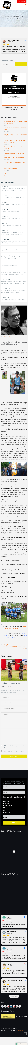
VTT (5, 810)
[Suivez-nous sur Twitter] (5, 1006)
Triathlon (6, 801)
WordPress (20, 1030)
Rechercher (21, 63)
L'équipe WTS (6, 336)
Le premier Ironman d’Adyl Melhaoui (10, 211)
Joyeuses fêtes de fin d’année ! (9, 250)
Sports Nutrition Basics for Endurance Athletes (12, 197)
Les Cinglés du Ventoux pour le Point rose (13, 645)
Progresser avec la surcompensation (14, 157)
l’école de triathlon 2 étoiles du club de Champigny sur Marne (14, 419)
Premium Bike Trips (21, 1016)
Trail (5, 808)
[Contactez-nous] (19, 1006)
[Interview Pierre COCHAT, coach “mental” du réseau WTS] (14, 320)
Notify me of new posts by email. (12, 751)
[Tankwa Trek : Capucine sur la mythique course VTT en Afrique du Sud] (14, 670)
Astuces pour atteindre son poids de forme (12, 218)
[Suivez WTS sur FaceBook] (2, 1006)
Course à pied (8, 805)
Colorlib (9, 1030)
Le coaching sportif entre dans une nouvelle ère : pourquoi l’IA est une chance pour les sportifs (13, 189)
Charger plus (14, 996)
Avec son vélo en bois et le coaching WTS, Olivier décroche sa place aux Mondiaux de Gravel (13, 273)
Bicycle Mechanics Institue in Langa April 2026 (12, 225)
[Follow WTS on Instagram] (17, 1006)
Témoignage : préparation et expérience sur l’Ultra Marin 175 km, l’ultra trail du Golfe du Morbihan (13, 282)
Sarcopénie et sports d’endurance (9, 265)
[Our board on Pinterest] (8, 1006)
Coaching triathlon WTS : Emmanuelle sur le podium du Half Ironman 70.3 (12, 257)
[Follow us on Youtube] (14, 1006)
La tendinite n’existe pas (10, 168)
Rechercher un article (7, 60)
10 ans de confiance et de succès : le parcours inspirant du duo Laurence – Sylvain (13, 291)
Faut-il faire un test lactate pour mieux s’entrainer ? (13, 299)
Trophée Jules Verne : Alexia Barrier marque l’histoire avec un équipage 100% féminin (12, 233)
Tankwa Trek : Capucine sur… (11, 683)
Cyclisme (6, 803)
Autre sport (7, 812)
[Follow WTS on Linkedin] (11, 1006)
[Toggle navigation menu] (25, 5)
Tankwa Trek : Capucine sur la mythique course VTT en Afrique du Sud (13, 242)
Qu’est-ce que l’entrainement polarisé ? (14, 153)
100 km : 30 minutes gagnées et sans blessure (12, 204)
